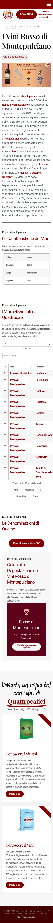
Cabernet (36, 172)
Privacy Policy (21, 917)
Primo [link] (15, 489)
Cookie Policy (31, 917)
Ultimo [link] (35, 496)
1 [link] (40, 489)
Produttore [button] (40, 367)
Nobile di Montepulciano (15, 104)
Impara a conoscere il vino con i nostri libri (45, 14)
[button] (48, 4)
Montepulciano (30, 96)
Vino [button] (12, 367)
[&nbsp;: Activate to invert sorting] (5, 367)
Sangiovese (17, 151)
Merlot (23, 172)
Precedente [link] (29, 489)
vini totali (26, 348)
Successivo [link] (21, 496)
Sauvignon (7, 176)
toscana (43, 164)
